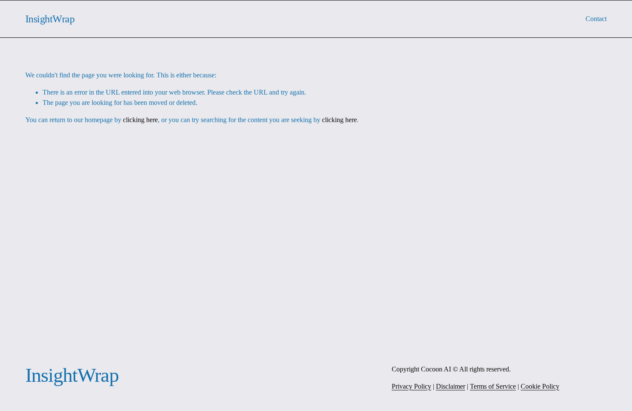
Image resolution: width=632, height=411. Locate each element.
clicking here (140, 119)
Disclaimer (450, 386)
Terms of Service (493, 386)
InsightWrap (50, 19)
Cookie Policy (540, 386)
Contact (596, 18)
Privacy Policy (411, 386)
